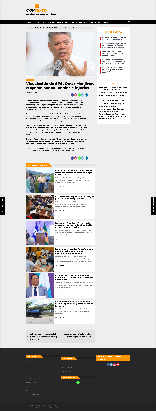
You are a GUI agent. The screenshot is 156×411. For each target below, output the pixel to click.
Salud (122, 114)
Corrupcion (103, 93)
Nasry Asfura (102, 111)
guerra (101, 104)
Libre (123, 104)
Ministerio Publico (105, 109)
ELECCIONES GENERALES (106, 98)
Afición (105, 22)
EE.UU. (122, 95)
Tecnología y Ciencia (33, 390)
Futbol (115, 100)
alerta (101, 87)
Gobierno (122, 100)
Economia (114, 95)
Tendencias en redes (89, 22)
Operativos (117, 111)
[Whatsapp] (79, 95)
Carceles (119, 87)
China (125, 87)
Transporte (118, 116)
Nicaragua (110, 111)
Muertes (116, 109)
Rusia (117, 114)
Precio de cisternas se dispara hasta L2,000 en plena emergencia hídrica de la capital (74, 303)
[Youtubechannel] (117, 364)
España (124, 98)
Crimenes (119, 92)
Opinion (29, 386)
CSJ (126, 92)
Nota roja (29, 370)
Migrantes (112, 106)
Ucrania (102, 118)
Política (102, 114)
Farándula (63, 22)
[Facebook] (72, 95)
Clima (100, 90)
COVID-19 (110, 93)
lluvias (101, 106)
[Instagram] (75, 95)
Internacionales (47, 22)
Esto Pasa (29, 366)
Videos (73, 22)
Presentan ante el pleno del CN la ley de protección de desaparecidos (74, 198)
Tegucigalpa (110, 116)
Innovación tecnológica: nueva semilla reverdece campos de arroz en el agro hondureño (74, 172)
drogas (108, 95)
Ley (119, 104)
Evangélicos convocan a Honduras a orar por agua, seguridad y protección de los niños (74, 277)
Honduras (110, 103)
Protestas (110, 114)
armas (106, 87)
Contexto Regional (33, 394)
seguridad (102, 116)
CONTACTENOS (66, 372)
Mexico (106, 106)
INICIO (63, 363)
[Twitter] (82, 95)
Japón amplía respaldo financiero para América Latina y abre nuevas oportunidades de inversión (74, 251)
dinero (102, 95)
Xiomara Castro (110, 118)
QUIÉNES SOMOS (67, 368)
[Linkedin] (86, 95)
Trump (125, 116)
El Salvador (118, 98)
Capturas (112, 87)
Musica (123, 109)
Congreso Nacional (111, 90)
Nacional (31, 22)
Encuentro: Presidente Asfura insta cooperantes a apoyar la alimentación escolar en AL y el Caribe (73, 225)
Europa (101, 100)
